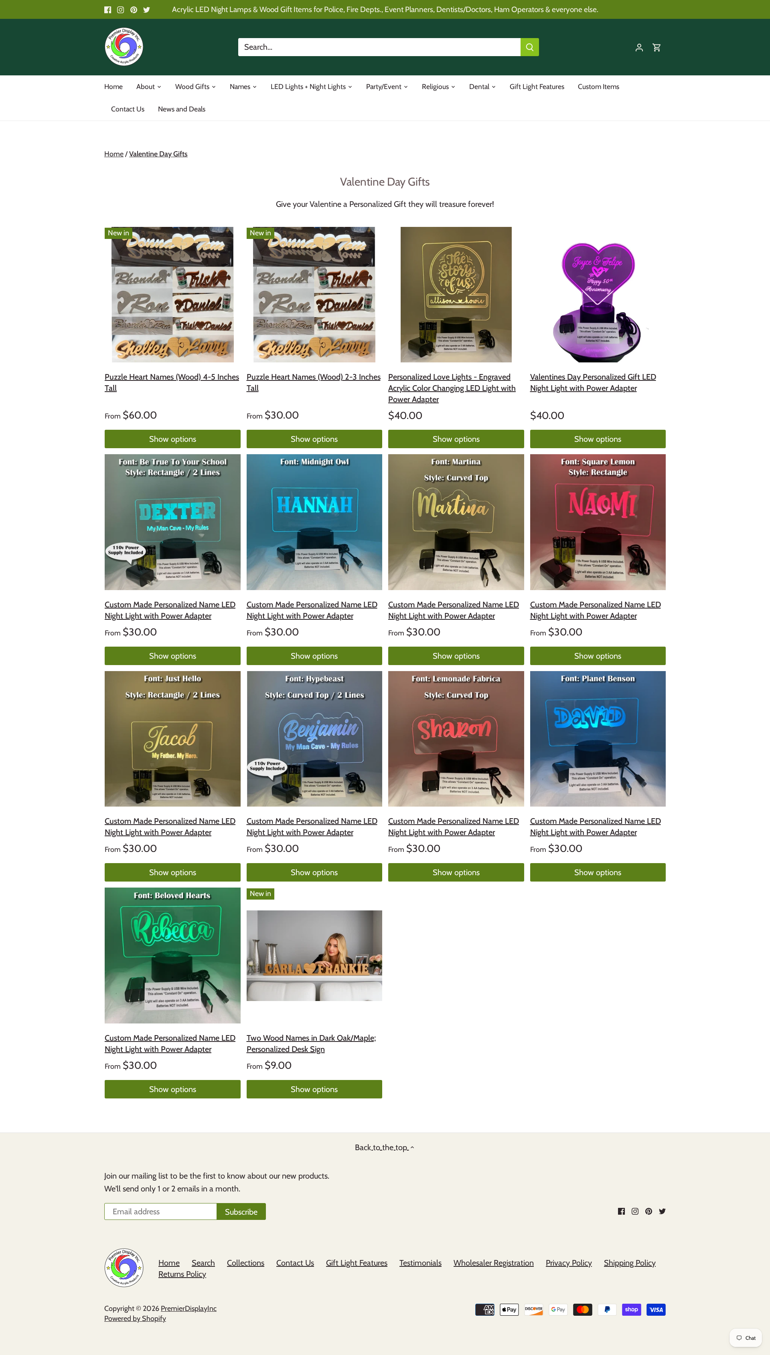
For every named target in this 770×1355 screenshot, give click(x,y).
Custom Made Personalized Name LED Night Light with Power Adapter (170, 610)
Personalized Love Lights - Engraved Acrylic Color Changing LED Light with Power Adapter (452, 388)
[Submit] (530, 47)
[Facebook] (107, 9)
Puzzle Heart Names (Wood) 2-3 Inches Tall (314, 382)
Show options (172, 439)
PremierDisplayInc (189, 1308)
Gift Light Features (356, 1263)
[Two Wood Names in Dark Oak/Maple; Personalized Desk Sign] (315, 955)
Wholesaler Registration (494, 1263)
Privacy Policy (569, 1263)
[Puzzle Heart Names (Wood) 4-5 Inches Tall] (173, 295)
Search (203, 1263)
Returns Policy (182, 1274)
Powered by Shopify (135, 1318)
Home (169, 1263)
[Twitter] (146, 9)
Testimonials (420, 1263)
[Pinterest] (133, 9)
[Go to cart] (657, 47)
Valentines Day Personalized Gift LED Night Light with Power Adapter (593, 382)
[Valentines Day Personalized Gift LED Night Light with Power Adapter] (598, 295)
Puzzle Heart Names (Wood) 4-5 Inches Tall (172, 382)
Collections (245, 1263)
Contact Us (295, 1263)
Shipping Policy (630, 1263)
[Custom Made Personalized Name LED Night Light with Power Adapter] (173, 522)
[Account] (639, 47)
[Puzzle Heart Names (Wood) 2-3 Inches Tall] (315, 295)
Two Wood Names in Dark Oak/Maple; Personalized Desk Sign (311, 1043)
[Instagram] (120, 9)
